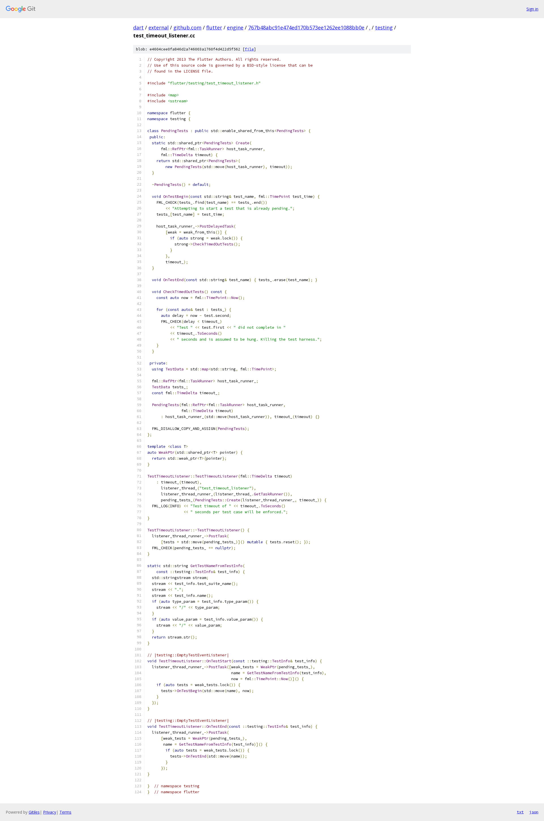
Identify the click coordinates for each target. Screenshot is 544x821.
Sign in (532, 9)
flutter (214, 27)
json (533, 811)
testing (384, 27)
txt (520, 811)
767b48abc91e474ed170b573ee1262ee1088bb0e (306, 27)
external (158, 27)
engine (235, 27)
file (249, 49)
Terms (65, 812)
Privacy (49, 812)
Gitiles (34, 812)
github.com (187, 27)
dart (138, 27)
